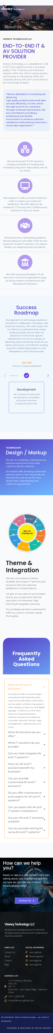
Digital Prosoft (43, 1028)
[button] (48, 375)
